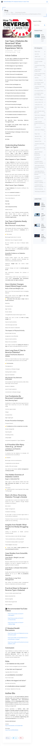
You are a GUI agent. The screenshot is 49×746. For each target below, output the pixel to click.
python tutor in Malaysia (40, 130)
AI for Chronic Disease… (43, 36)
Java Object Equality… (43, 205)
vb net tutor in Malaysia (40, 97)
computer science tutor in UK (39, 144)
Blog (12, 12)
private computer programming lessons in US (39, 123)
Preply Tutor (40, 133)
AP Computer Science (40, 58)
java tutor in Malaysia (40, 99)
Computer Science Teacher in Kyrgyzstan (39, 185)
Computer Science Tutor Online (39, 66)
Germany (40, 77)
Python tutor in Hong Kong (39, 108)
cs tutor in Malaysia (40, 80)
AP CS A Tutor (40, 138)
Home (6, 12)
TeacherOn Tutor (40, 136)
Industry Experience (40, 189)
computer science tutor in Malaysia (39, 87)
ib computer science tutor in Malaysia (39, 94)
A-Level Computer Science (39, 62)
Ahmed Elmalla (9, 50)
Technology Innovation (20, 12)
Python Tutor (40, 51)
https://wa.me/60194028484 (11, 730)
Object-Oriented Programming (39, 70)
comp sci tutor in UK (40, 102)
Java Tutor (40, 54)
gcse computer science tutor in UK (39, 112)
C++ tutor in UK (40, 127)
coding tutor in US (40, 104)
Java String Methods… (43, 226)
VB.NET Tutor (40, 56)
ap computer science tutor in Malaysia (39, 83)
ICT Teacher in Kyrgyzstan (39, 158)
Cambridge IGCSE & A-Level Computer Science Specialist (39, 167)
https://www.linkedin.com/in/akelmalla (14, 725)
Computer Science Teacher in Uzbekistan (39, 162)
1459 (19, 52)
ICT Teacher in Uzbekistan (39, 177)
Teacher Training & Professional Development (39, 153)
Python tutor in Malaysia (40, 115)
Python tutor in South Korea (39, 118)
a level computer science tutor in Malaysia (39, 74)
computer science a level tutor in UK (39, 148)
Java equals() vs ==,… (43, 215)
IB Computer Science (40, 90)
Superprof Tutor (40, 141)
